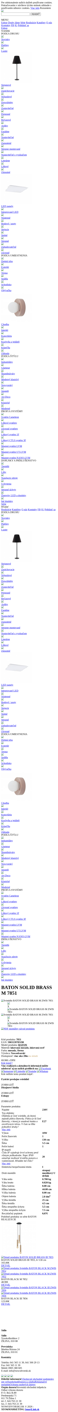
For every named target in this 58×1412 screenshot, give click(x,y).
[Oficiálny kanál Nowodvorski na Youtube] (8, 1376)
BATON (22, 1045)
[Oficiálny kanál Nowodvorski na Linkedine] (12, 1376)
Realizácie (31, 22)
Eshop (4, 22)
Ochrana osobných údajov (23, 1384)
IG (16, 25)
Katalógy (41, 22)
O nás (49, 22)
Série (22, 22)
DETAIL (5, 1265)
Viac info (34, 8)
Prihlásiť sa (23, 25)
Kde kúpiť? (7, 1063)
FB (12, 25)
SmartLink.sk (32, 1409)
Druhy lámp (14, 22)
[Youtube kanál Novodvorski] (31, 1071)
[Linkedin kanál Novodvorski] (19, 1071)
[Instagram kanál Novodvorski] (7, 1071)
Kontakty (5, 25)
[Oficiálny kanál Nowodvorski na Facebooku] (5, 1376)
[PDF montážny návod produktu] (18, 1028)
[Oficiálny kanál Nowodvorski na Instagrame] (2, 1376)
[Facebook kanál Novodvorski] (45, 1068)
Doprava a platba (26, 1381)
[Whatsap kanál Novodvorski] (42, 1071)
